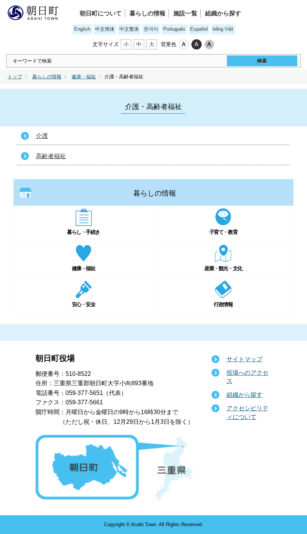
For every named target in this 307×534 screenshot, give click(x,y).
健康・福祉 (84, 76)
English (82, 29)
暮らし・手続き (83, 232)
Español (199, 29)
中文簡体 (105, 29)
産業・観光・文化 (223, 268)
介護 (42, 136)
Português (174, 29)
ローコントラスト (209, 44)
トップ (14, 76)
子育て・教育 (223, 232)
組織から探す (223, 13)
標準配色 (184, 44)
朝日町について (101, 13)
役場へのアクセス (247, 376)
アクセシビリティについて (247, 412)
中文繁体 (129, 29)
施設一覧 (185, 13)
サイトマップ (244, 359)
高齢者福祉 (51, 156)
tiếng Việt (223, 29)
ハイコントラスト (196, 44)
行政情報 (223, 304)
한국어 (151, 29)
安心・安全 (83, 304)
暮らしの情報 (147, 13)
